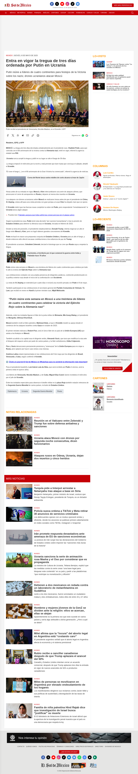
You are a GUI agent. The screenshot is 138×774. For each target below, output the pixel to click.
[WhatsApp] (17, 135)
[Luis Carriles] (97, 175)
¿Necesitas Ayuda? (69, 752)
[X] (57, 4)
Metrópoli (21, 13)
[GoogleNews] (84, 757)
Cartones (55, 13)
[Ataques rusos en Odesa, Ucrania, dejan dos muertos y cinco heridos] (19, 459)
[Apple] (90, 757)
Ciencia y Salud (93, 13)
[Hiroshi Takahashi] (97, 186)
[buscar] (132, 12)
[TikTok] (72, 4)
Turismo (103, 13)
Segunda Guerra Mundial (42, 391)
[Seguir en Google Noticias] (87, 135)
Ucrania (25, 391)
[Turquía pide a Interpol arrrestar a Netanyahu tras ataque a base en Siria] (19, 494)
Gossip (63, 13)
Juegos (111, 13)
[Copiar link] (32, 135)
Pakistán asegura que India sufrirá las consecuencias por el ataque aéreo (46, 215)
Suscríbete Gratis (112, 368)
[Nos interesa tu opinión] (69, 738)
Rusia (59, 391)
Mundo (29, 13)
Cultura (71, 13)
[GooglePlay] (95, 757)
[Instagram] (67, 4)
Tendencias (80, 13)
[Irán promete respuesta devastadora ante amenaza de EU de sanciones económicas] (19, 540)
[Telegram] (22, 135)
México (13, 13)
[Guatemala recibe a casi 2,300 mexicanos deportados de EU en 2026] (99, 227)
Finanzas (37, 13)
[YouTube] (62, 4)
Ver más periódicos (123, 5)
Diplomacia (12, 391)
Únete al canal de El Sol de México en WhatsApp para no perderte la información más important (48, 362)
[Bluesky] (78, 4)
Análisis (46, 13)
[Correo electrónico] (27, 135)
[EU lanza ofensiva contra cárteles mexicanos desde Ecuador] (99, 259)
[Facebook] (52, 4)
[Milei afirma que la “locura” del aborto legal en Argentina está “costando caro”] (19, 638)
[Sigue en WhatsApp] (83, 135)
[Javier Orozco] (97, 197)
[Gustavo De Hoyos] (97, 208)
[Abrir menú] (5, 12)
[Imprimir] (38, 135)
